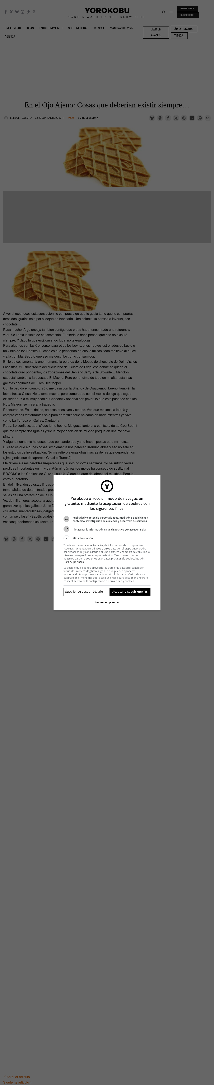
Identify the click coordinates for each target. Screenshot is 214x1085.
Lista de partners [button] (74, 562)
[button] (107, 538)
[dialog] (107, 542)
